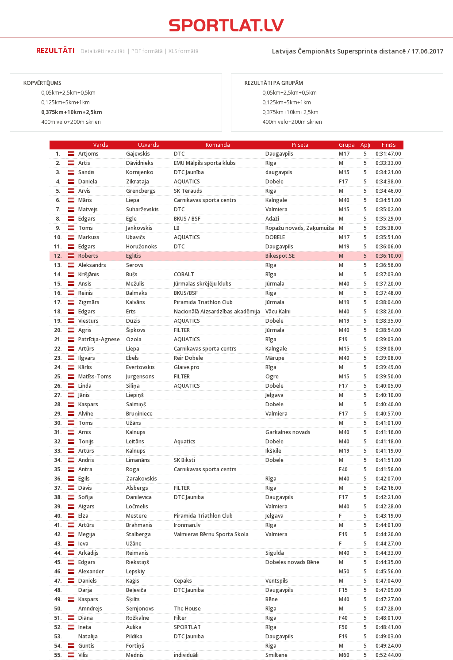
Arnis (84, 432)
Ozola (134, 339)
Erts (131, 311)
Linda (85, 385)
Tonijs (86, 441)
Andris (86, 460)
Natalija (88, 636)
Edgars (87, 218)
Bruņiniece (139, 413)
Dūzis (133, 320)
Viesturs (88, 320)
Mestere (136, 515)
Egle (131, 218)
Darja (85, 590)
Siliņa (133, 385)
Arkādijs (88, 553)
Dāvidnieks (140, 163)
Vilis (83, 655)
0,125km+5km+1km (65, 102)
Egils (84, 478)
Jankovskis (139, 228)
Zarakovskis (141, 478)
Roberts (88, 255)
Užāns (133, 423)
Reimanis (137, 553)
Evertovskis (140, 367)
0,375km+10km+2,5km (71, 112)
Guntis (86, 645)
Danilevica (139, 497)
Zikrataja (137, 181)
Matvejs (88, 209)
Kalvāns (135, 302)
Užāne (134, 543)
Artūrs (86, 348)
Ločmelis (137, 506)
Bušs (132, 274)
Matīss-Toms (94, 376)
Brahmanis (139, 525)
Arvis (84, 191)
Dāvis (85, 488)
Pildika (134, 636)
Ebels (132, 358)
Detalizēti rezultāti (103, 51)
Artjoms (88, 153)
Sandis (86, 172)
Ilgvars (86, 358)
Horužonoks (141, 246)
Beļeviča (136, 590)
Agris (85, 330)
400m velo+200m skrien (71, 122)
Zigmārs (89, 302)
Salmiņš (136, 404)
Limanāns (138, 460)
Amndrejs (90, 608)
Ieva (83, 543)
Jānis (84, 395)
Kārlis (85, 367)
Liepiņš (135, 395)
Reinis (85, 293)
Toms (85, 228)
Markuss (89, 237)
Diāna (85, 618)
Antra (85, 469)
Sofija (85, 497)
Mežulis (135, 283)
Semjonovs (140, 608)
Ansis (85, 283)
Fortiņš (135, 645)
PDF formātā (147, 51)
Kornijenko (140, 172)
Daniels (87, 580)
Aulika (134, 627)
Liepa (132, 200)
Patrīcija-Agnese (99, 339)
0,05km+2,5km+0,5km (68, 92)
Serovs (134, 265)
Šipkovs (136, 330)
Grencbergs (141, 191)
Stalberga (138, 534)
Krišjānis (88, 274)
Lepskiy (135, 571)
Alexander (91, 571)
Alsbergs (137, 488)
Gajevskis (138, 153)
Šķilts (133, 599)
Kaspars (88, 404)
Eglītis (133, 255)
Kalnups (136, 432)
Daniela (87, 181)
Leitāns (135, 441)
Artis (84, 163)
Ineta (84, 627)
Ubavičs (135, 237)
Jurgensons (140, 376)
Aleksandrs (92, 265)
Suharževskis (142, 209)
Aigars (86, 506)
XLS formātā (184, 51)
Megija (86, 534)
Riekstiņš (137, 562)
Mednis (135, 655)
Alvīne (85, 413)
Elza (83, 515)
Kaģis (132, 580)
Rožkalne (137, 618)
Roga (132, 469)
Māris (85, 200)
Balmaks (136, 293)
